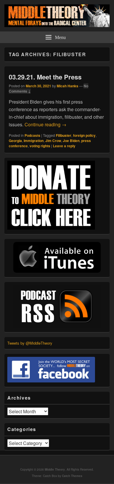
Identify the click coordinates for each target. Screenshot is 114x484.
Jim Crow (53, 140)
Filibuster (63, 135)
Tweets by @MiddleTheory (29, 343)
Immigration (34, 140)
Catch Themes (72, 476)
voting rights (40, 145)
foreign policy (84, 135)
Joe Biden (71, 140)
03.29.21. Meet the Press (45, 76)
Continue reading (45, 124)
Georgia (15, 140)
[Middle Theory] (57, 25)
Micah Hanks (67, 85)
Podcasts (32, 135)
